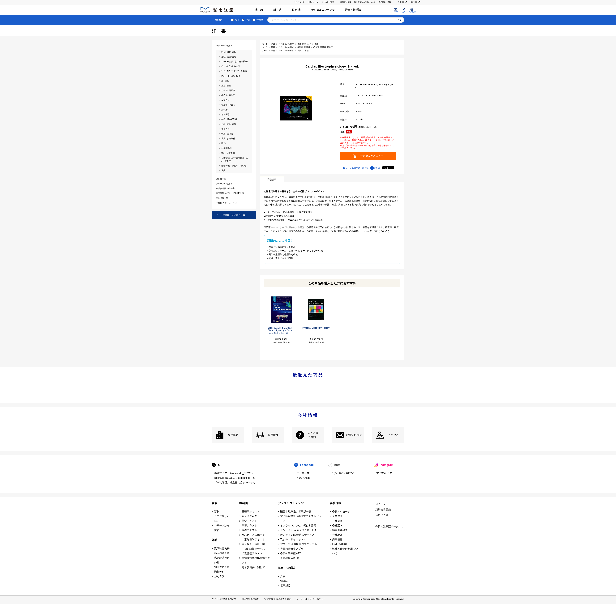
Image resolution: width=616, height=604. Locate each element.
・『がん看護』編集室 (341, 473)
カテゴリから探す (222, 518)
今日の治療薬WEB (291, 553)
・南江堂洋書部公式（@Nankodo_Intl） (235, 477)
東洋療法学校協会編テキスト (256, 560)
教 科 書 (296, 9)
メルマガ (395, 12)
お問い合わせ (313, 2)
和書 (237, 20)
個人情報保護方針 (250, 599)
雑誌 (215, 540)
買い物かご (412, 12)
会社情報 (401, 2)
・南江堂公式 (301, 473)
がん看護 (219, 576)
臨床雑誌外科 (222, 553)
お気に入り (381, 515)
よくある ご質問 (313, 435)
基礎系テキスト (251, 511)
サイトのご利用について (224, 599)
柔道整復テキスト (252, 553)
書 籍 (259, 9)
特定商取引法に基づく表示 (277, 599)
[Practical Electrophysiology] (316, 309)
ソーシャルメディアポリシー (310, 599)
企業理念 (337, 516)
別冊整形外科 (222, 567)
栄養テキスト (249, 525)
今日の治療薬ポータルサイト (389, 529)
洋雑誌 (260, 20)
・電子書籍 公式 (383, 473)
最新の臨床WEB (289, 558)
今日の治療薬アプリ (291, 548)
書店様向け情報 (385, 2)
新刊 (216, 511)
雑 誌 (277, 9)
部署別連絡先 (340, 530)
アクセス (393, 434)
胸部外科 (219, 571)
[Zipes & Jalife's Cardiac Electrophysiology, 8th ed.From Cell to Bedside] (281, 309)
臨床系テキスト (251, 516)
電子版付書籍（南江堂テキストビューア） (300, 518)
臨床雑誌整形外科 (222, 560)
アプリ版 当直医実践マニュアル (298, 544)
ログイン (380, 504)
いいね (377, 168)
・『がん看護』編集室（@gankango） (234, 482)
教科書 (243, 503)
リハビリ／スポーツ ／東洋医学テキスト (253, 537)
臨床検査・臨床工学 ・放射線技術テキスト (254, 546)
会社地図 (337, 534)
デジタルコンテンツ (323, 9)
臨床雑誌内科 (222, 548)
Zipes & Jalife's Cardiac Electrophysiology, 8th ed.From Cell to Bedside (281, 330)
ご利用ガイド (299, 2)
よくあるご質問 (327, 2)
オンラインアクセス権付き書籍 (298, 525)
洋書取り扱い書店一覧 (234, 215)
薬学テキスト (249, 520)
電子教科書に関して (253, 567)
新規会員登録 (383, 509)
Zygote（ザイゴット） (293, 539)
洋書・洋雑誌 (353, 9)
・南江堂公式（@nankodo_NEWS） (233, 473)
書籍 (215, 503)
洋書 (248, 20)
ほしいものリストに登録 (357, 168)
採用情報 (414, 2)
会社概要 (233, 434)
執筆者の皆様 (345, 2)
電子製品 (285, 585)
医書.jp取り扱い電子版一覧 (295, 511)
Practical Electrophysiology (315, 327)
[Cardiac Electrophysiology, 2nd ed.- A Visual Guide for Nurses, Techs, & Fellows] (296, 108)
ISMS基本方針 (340, 544)
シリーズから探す (222, 527)
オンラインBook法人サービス (297, 534)
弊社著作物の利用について (364, 2)
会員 (403, 12)
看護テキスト (249, 530)
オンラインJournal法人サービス (298, 530)
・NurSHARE (302, 477)
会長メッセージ (341, 511)
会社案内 (337, 525)
